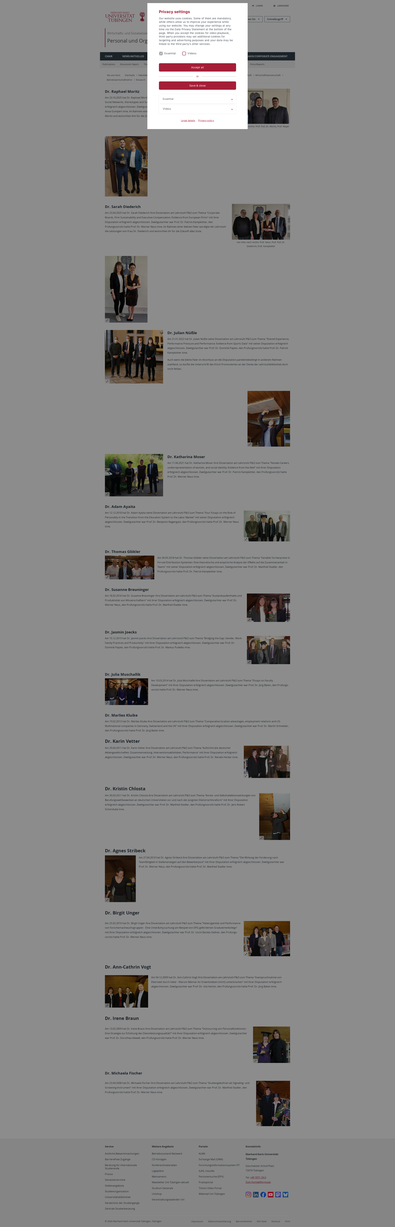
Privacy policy (206, 120)
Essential (170, 53)
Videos (191, 53)
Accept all (197, 67)
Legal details (188, 120)
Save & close (197, 85)
